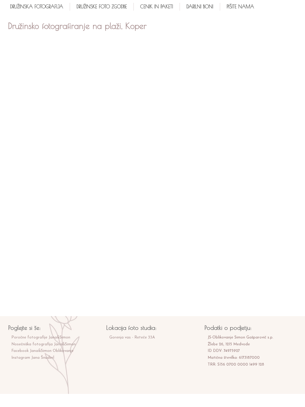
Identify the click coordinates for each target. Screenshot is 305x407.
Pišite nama (240, 6)
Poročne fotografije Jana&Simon (40, 337)
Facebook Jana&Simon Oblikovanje (42, 351)
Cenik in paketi (156, 6)
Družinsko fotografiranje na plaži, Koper (77, 26)
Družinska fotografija (36, 6)
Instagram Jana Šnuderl (32, 358)
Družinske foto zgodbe (102, 6)
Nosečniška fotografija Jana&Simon (43, 344)
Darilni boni (199, 6)
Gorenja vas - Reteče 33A (132, 337)
